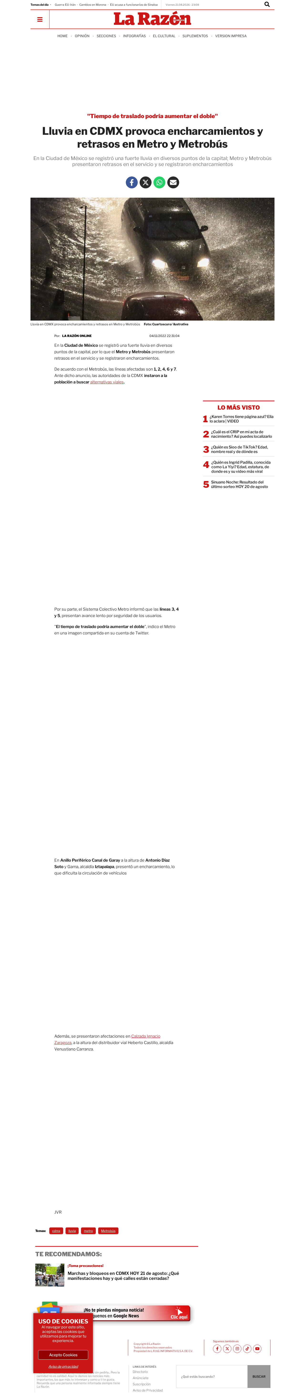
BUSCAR (259, 1376)
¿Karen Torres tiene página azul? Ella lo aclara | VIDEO (242, 418)
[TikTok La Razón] (247, 1349)
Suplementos (195, 36)
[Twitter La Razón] (146, 182)
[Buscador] (267, 5)
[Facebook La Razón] (132, 182)
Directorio (140, 1372)
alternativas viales (107, 382)
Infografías (134, 36)
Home (62, 36)
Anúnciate (140, 1378)
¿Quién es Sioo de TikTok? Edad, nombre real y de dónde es (239, 449)
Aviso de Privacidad (148, 1390)
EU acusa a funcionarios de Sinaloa (134, 4)
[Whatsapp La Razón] (159, 182)
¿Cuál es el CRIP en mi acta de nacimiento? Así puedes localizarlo (241, 434)
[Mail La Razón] (173, 182)
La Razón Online (77, 336)
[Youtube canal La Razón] (257, 1349)
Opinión (82, 36)
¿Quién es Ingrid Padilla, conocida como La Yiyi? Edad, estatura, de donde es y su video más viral (241, 467)
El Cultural (164, 36)
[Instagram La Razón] (237, 1349)
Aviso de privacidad (63, 1366)
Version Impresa (231, 36)
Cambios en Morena (92, 4)
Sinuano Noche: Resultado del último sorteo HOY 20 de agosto (239, 484)
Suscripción (142, 1384)
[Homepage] (152, 18)
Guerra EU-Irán (65, 4)
